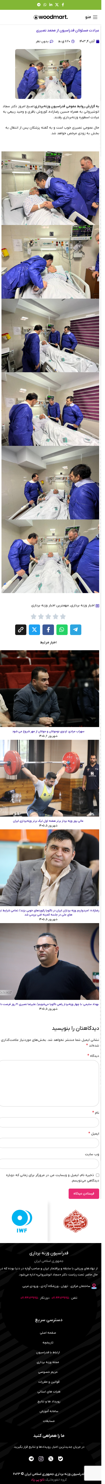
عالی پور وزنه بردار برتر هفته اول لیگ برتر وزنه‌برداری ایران (48, 821)
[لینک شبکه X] (57, 5)
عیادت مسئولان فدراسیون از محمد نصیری (67, 30)
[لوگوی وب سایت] (51, 17)
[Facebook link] (63, 5)
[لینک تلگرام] (39, 5)
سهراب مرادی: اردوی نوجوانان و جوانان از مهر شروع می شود (48, 731)
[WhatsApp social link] (45, 5)
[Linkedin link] (51, 5)
